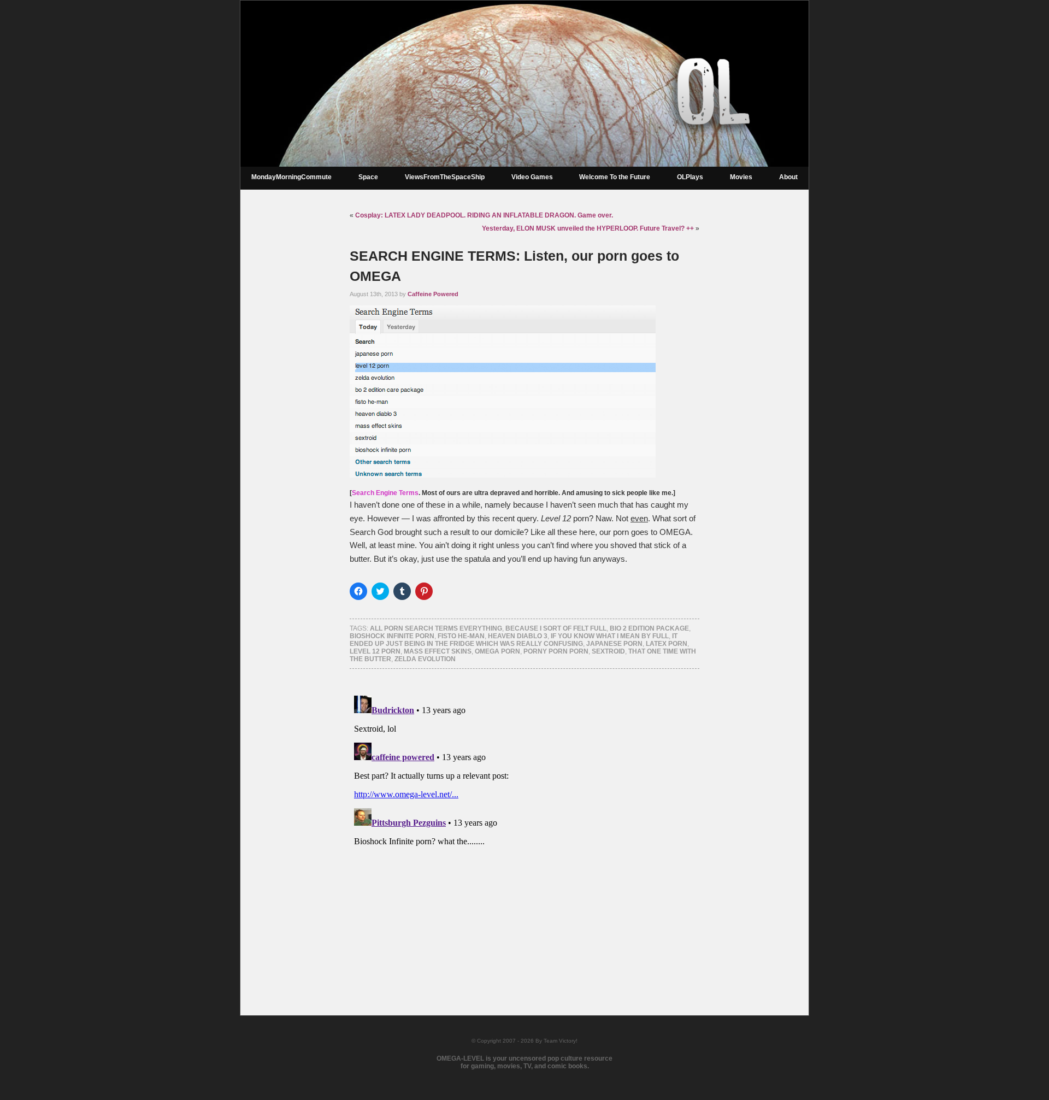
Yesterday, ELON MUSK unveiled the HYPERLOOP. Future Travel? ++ (588, 228)
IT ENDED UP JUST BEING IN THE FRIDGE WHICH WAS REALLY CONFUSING (513, 640)
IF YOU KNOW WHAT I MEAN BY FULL (610, 636)
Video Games (532, 177)
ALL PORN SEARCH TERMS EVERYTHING (436, 628)
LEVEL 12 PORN (375, 651)
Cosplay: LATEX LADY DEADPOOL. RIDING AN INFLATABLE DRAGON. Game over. (484, 215)
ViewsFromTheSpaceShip (445, 177)
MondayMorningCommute (291, 177)
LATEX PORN (666, 644)
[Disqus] (524, 827)
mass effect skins (438, 651)
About (788, 177)
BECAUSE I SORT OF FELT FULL (555, 628)
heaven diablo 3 (517, 636)
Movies (741, 177)
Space (368, 177)
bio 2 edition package (649, 628)
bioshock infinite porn (392, 636)
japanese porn (614, 644)
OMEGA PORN (497, 651)
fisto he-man (461, 636)
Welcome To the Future (614, 177)
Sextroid (608, 651)
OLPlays (690, 177)
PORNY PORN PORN (555, 651)
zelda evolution (425, 659)
